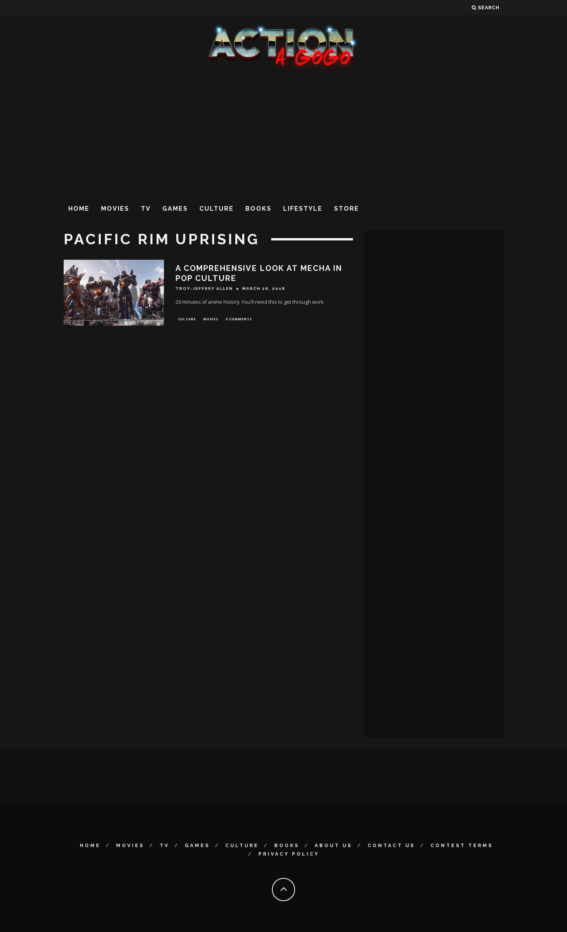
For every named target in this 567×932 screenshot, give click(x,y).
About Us (333, 845)
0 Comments (239, 319)
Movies (115, 208)
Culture (216, 208)
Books (258, 208)
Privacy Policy (288, 854)
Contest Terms (461, 845)
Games (175, 208)
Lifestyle (302, 208)
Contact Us (391, 845)
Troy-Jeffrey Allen (204, 288)
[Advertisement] (283, 135)
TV (146, 208)
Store (346, 208)
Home (78, 208)
